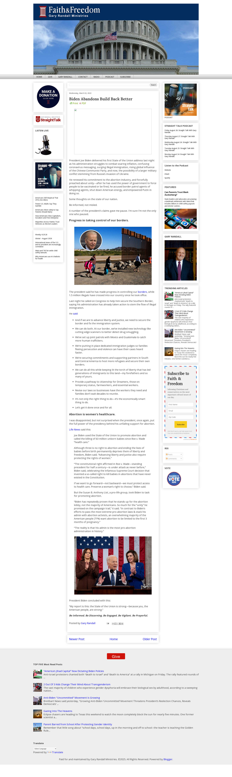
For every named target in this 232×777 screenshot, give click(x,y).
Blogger (167, 759)
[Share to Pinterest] (122, 623)
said (75, 313)
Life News (74, 429)
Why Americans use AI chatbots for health (47, 257)
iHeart (167, 174)
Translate (57, 752)
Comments (172, 458)
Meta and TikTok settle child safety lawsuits (46, 251)
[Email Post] (108, 623)
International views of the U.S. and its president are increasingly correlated (48, 244)
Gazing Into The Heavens (184, 348)
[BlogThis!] (115, 623)
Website (168, 170)
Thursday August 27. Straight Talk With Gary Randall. (180, 137)
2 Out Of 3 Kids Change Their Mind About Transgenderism (184, 313)
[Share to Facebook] (120, 623)
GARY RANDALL (65, 77)
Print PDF (79, 103)
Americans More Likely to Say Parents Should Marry (46, 211)
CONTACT (83, 77)
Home (114, 639)
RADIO (96, 77)
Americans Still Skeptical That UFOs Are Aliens (46, 199)
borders (142, 291)
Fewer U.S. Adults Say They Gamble (45, 205)
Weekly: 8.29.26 (41, 234)
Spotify (167, 178)
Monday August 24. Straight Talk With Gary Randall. (179, 155)
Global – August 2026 (43, 238)
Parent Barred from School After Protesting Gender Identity (78, 724)
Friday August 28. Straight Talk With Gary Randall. (180, 131)
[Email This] (113, 623)
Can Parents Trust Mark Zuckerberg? (176, 193)
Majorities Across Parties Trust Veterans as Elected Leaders (47, 223)
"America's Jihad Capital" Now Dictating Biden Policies (184, 295)
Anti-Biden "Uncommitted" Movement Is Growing (185, 331)
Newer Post (76, 639)
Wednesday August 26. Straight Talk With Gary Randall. (181, 143)
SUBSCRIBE (125, 77)
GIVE (50, 77)
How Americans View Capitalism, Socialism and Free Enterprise (48, 217)
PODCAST (109, 77)
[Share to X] (117, 623)
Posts (169, 454)
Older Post (150, 639)
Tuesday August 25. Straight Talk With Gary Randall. (179, 149)
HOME (39, 77)
